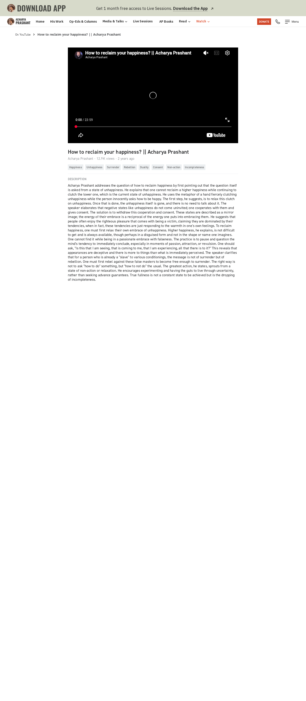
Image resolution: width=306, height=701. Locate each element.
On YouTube (23, 34)
